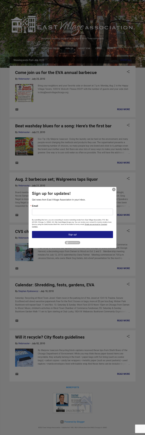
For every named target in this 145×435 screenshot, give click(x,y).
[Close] (114, 189)
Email (35, 206)
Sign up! (72, 234)
